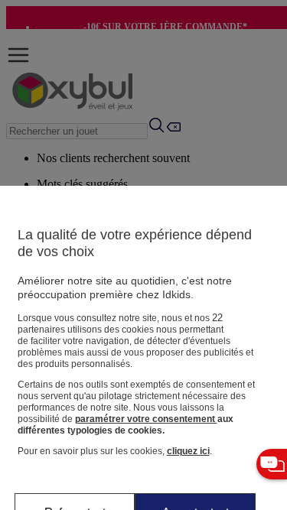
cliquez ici (188, 451)
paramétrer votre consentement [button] (146, 419)
